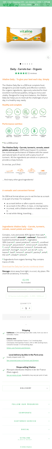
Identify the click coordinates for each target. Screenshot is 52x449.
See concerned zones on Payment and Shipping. (23, 360)
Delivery (26, 388)
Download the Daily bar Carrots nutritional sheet (23, 266)
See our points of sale (14, 375)
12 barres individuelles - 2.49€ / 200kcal (26, 296)
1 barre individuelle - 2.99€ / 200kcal (26, 289)
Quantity (26, 303)
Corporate (25, 413)
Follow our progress (25, 404)
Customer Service (25, 421)
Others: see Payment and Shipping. (19, 348)
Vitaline (25, 439)
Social (25, 429)
